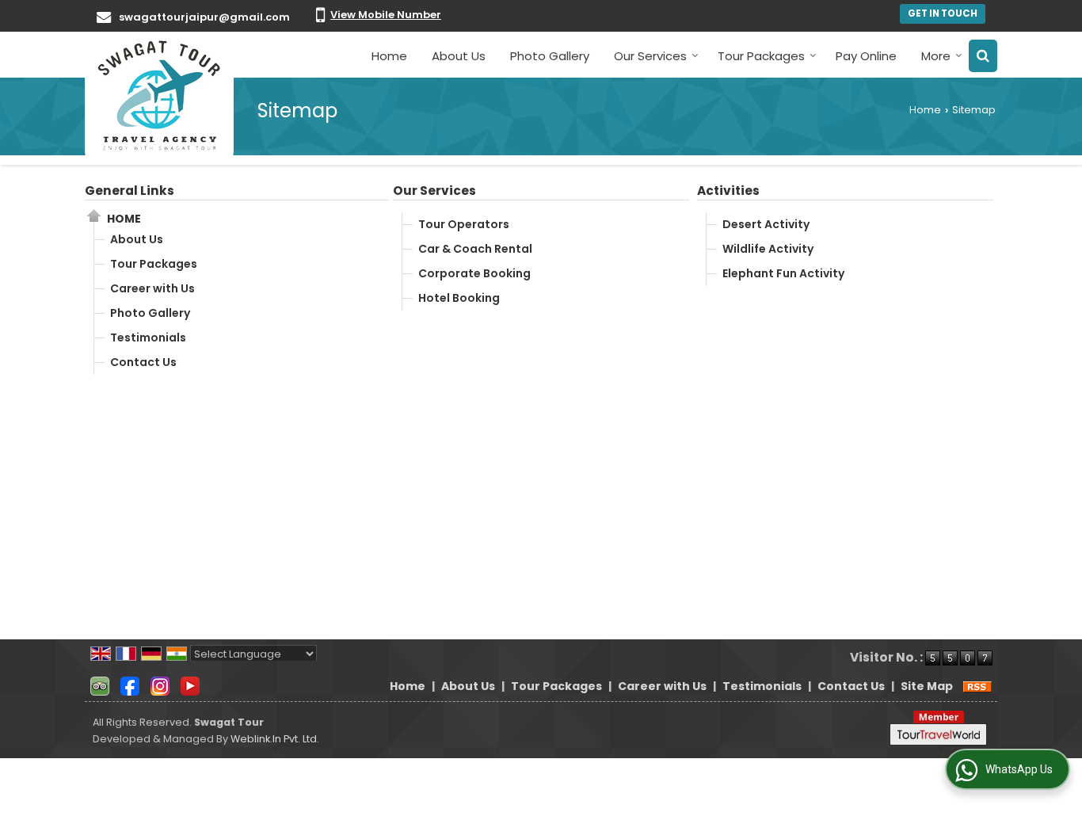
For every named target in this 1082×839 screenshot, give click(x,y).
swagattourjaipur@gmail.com (204, 17)
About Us (459, 56)
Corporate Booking (474, 273)
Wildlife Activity (767, 249)
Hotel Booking (459, 298)
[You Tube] (190, 685)
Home (389, 56)
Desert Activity (766, 224)
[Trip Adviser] (99, 685)
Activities (728, 190)
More (936, 56)
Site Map (927, 686)
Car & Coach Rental (475, 249)
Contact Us (143, 362)
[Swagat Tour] (159, 96)
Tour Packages (761, 56)
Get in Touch (942, 13)
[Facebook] (129, 685)
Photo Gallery (549, 56)
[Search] (983, 56)
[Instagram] (160, 685)
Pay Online (866, 56)
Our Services (650, 56)
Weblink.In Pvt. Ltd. (274, 739)
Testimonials (148, 337)
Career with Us (152, 288)
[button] (385, 14)
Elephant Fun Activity (783, 273)
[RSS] (977, 686)
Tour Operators (463, 224)
